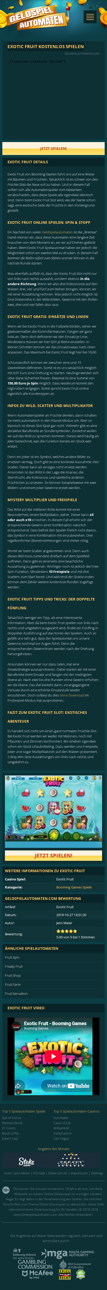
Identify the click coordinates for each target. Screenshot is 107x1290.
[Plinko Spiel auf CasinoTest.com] (53, 1160)
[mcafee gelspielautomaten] (38, 1278)
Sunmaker (61, 1117)
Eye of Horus (11, 1117)
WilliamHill (61, 1128)
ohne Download (72, 695)
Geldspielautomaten (57, 232)
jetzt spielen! (53, 148)
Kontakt (39, 1173)
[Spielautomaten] (38, 23)
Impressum (79, 1173)
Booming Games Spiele (74, 887)
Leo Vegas (61, 1138)
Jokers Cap (10, 1138)
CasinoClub (62, 1123)
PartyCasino (63, 1133)
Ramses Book (12, 1123)
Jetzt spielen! (53, 855)
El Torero (9, 1128)
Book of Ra (10, 1133)
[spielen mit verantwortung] (65, 1278)
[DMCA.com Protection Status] (81, 1278)
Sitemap (97, 1173)
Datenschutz (57, 1173)
